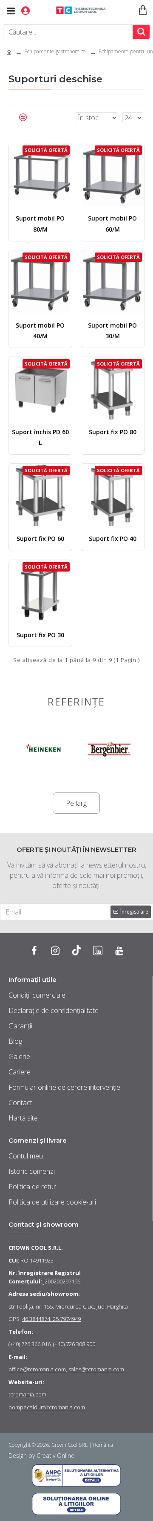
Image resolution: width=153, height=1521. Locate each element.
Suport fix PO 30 (40, 635)
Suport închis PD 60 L (40, 437)
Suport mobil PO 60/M (112, 223)
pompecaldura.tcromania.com (46, 1407)
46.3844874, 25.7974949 (51, 1319)
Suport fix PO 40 (112, 538)
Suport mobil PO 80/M (40, 223)
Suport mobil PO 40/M (40, 330)
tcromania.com (27, 1394)
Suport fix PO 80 (112, 432)
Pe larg (76, 803)
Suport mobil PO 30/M (112, 330)
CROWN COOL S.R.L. (35, 1247)
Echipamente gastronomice (55, 51)
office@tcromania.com (37, 1369)
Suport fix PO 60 (40, 538)
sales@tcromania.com (96, 1369)
